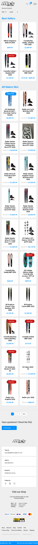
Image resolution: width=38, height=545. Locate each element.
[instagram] (14, 483)
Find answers (7, 428)
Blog (14, 527)
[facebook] (5, 483)
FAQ (25, 527)
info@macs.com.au (10, 473)
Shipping (32, 530)
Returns (26, 530)
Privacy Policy (5, 530)
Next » (24, 414)
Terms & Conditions (16, 530)
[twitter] (10, 483)
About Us (8, 527)
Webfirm (30, 534)
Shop (3, 527)
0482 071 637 (18, 453)
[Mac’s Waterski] (8, 4)
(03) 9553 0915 (9, 463)
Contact (19, 527)
